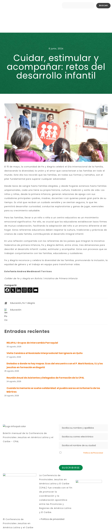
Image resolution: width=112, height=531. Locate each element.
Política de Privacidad (93, 453)
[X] (12, 290)
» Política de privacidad (51, 519)
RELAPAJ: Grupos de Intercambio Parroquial (32, 342)
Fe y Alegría (28, 303)
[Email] (35, 290)
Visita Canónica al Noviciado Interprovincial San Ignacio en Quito (45, 353)
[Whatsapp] (30, 290)
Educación (15, 303)
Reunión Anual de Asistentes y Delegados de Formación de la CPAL (45, 377)
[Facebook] (7, 290)
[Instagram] (24, 290)
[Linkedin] (18, 290)
